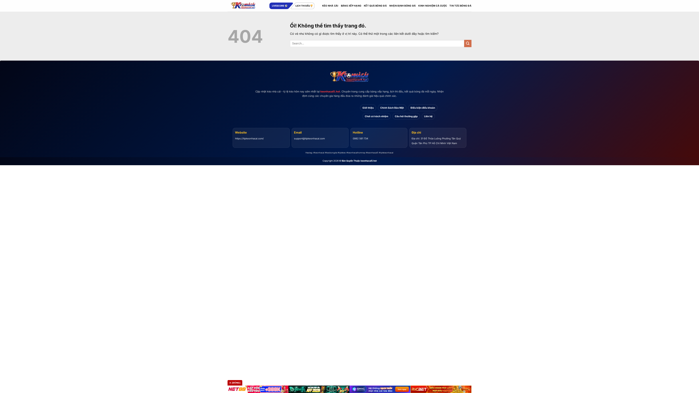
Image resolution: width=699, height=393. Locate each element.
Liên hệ (428, 116)
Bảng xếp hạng (351, 5)
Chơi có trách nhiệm (376, 116)
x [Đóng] (234, 382)
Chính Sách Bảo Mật (392, 107)
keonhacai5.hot (330, 91)
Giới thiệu (368, 107)
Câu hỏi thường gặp (406, 116)
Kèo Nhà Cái (330, 5)
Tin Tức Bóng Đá (460, 5)
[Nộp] (467, 43)
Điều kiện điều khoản (422, 107)
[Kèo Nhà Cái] (246, 6)
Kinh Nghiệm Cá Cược (432, 5)
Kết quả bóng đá (375, 5)
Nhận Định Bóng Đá (402, 5)
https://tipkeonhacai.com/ (249, 138)
